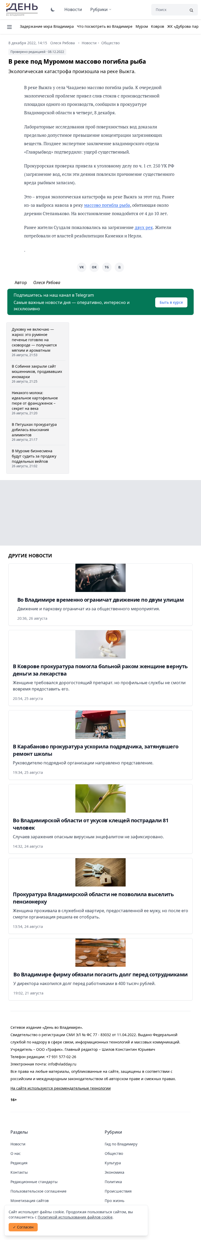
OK (94, 267)
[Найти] (191, 9)
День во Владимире (22, 9)
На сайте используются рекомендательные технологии (60, 1088)
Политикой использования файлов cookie (75, 1217)
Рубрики (99, 9)
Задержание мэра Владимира (47, 26)
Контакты (19, 1172)
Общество (110, 42)
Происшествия (118, 1191)
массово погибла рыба (107, 205)
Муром (142, 26)
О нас (15, 1153)
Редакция (18, 1162)
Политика (113, 1181)
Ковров (157, 26)
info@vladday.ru (62, 1064)
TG (107, 267)
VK (82, 267)
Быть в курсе (171, 302)
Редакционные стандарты (34, 1181)
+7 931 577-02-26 (61, 1056)
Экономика (114, 1172)
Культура (113, 1162)
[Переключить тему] (53, 9)
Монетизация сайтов (29, 1200)
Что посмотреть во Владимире (104, 26)
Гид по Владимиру (121, 1143)
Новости (73, 9)
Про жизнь (114, 1200)
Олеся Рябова (62, 42)
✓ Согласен (23, 1227)
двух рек (144, 227)
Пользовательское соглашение (38, 1191)
